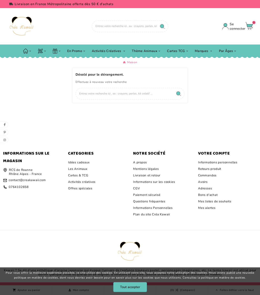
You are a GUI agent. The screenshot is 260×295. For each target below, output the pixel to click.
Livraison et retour (146, 175)
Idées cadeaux (79, 162)
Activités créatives (81, 182)
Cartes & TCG (78, 175)
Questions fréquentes (149, 201)
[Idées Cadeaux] (57, 50)
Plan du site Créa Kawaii (151, 214)
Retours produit (209, 169)
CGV (136, 188)
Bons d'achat (208, 195)
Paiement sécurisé (146, 195)
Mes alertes (207, 208)
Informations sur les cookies (154, 182)
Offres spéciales (80, 188)
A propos (140, 162)
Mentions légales (146, 169)
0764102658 (19, 187)
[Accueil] (27, 50)
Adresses (205, 188)
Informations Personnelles (153, 208)
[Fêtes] (42, 50)
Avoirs (203, 182)
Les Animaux (78, 169)
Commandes (207, 175)
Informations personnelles (217, 162)
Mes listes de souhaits (214, 201)
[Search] (162, 26)
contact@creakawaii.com (27, 180)
